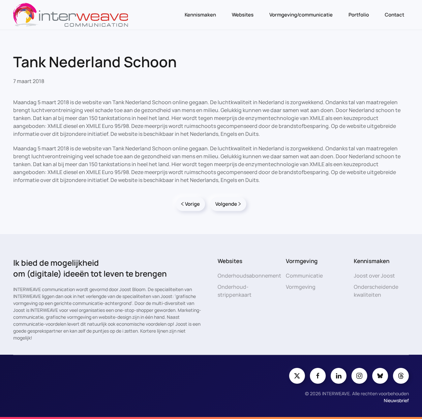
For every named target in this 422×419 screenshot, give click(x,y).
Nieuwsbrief (396, 400)
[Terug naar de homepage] (70, 15)
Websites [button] (243, 14)
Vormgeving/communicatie (301, 14)
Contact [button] (394, 14)
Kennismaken (200, 14)
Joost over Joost (374, 275)
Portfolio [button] (358, 14)
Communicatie (304, 275)
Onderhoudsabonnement (249, 275)
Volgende (226, 203)
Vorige (192, 203)
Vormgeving (301, 286)
